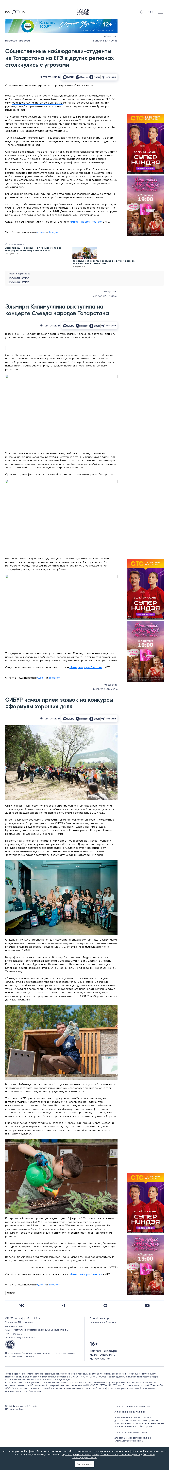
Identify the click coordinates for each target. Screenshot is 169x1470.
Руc (7, 12)
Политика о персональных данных (132, 1406)
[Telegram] (63, 1305)
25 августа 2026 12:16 (105, 689)
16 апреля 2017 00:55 (105, 41)
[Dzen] (105, 1305)
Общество (111, 36)
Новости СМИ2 (18, 278)
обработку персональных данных (80, 1454)
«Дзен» (41, 232)
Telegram (54, 232)
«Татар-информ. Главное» (85, 222)
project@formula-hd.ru (81, 1260)
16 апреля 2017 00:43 (105, 296)
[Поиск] (141, 12)
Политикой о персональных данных (120, 1454)
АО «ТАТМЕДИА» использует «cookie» (133, 1418)
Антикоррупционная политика (130, 1412)
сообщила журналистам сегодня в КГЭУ (37, 103)
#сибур (11, 1293)
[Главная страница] (83, 12)
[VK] (21, 1305)
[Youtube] (147, 1305)
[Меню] (161, 12)
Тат (23, 12)
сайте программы (76, 1243)
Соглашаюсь (84, 1464)
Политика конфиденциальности (131, 1432)
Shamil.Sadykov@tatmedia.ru (129, 1441)
